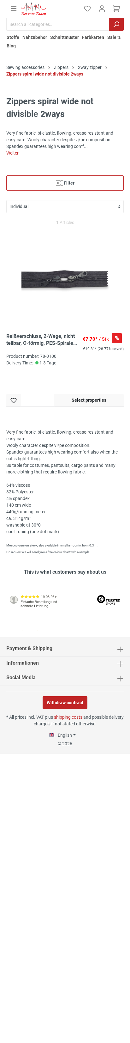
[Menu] (13, 9)
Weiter (12, 153)
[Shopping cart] (116, 9)
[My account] (102, 9)
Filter (68, 183)
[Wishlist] (87, 9)
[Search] (116, 24)
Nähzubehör (34, 37)
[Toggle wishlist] (13, 400)
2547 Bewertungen (25, 635)
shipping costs (68, 717)
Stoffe (13, 37)
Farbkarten (93, 37)
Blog (11, 45)
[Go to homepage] (33, 9)
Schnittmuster (64, 37)
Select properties (89, 400)
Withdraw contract (65, 702)
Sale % (114, 37)
